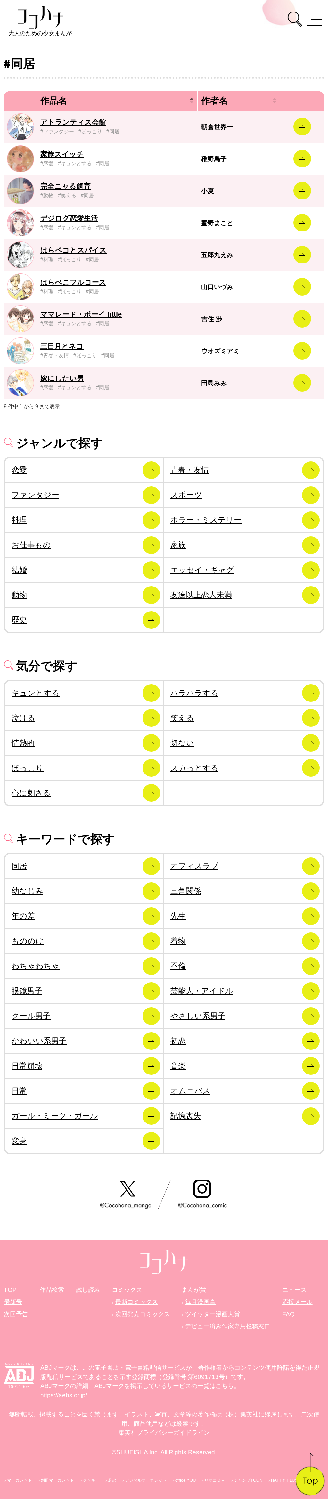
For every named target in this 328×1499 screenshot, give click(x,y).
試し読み (88, 1289)
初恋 (178, 1040)
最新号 (13, 1302)
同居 (114, 131)
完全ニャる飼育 (65, 186)
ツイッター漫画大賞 (212, 1314)
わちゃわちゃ (36, 965)
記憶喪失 (185, 1115)
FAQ (288, 1314)
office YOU (185, 1480)
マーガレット (19, 1480)
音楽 (178, 1065)
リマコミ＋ (214, 1480)
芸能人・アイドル (201, 990)
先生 (178, 916)
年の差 (23, 916)
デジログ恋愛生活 (69, 218)
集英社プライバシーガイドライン (164, 1432)
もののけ (28, 940)
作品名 (53, 101)
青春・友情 (56, 355)
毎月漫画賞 (200, 1302)
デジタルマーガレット (146, 1480)
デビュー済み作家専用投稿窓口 (227, 1326)
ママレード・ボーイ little (81, 314)
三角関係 (185, 891)
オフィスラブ (194, 866)
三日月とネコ (62, 346)
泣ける (23, 718)
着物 (178, 940)
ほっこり (91, 131)
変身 (19, 1140)
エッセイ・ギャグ (202, 569)
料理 (48, 259)
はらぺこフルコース (73, 282)
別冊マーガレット (57, 1480)
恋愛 (48, 163)
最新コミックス (136, 1302)
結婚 (19, 569)
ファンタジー (58, 131)
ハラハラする (194, 693)
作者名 (214, 101)
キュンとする (76, 163)
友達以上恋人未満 (201, 594)
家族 (178, 544)
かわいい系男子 (39, 1040)
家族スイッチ (62, 154)
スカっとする (194, 768)
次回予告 (16, 1314)
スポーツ (186, 494)
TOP (10, 1289)
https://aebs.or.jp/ (63, 1395)
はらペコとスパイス (73, 250)
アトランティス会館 (73, 122)
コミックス (127, 1289)
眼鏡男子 (27, 990)
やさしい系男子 (198, 1015)
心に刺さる (31, 793)
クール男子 (31, 1015)
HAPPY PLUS (284, 1480)
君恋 (112, 1480)
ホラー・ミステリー (206, 519)
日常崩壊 (27, 1065)
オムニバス (190, 1090)
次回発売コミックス (142, 1314)
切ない (182, 743)
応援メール (297, 1302)
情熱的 (23, 743)
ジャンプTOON (248, 1480)
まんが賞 (194, 1289)
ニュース (294, 1289)
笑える (68, 195)
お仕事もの (31, 544)
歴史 (19, 619)
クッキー (91, 1480)
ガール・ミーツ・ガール (55, 1115)
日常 (19, 1090)
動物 (48, 195)
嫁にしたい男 (62, 378)
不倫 (178, 965)
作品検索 (52, 1289)
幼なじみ (27, 891)
